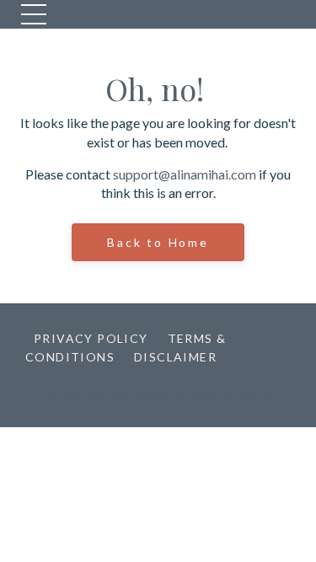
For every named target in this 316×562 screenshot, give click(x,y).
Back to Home (158, 242)
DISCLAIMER (175, 357)
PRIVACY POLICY (91, 338)
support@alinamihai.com (184, 174)
